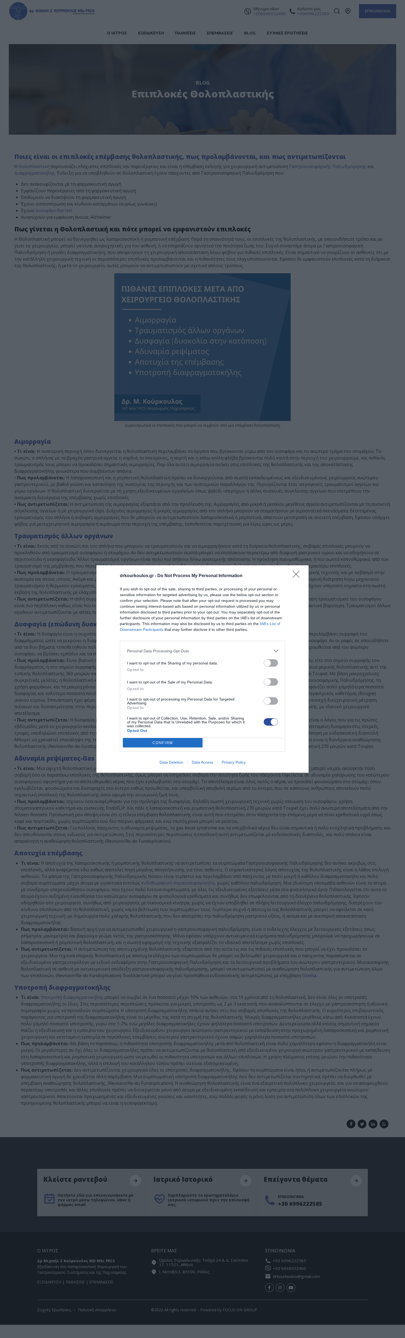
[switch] (271, 663)
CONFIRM (163, 743)
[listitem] (202, 651)
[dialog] (202, 669)
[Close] (298, 576)
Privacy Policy (234, 762)
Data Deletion (171, 762)
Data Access (202, 762)
